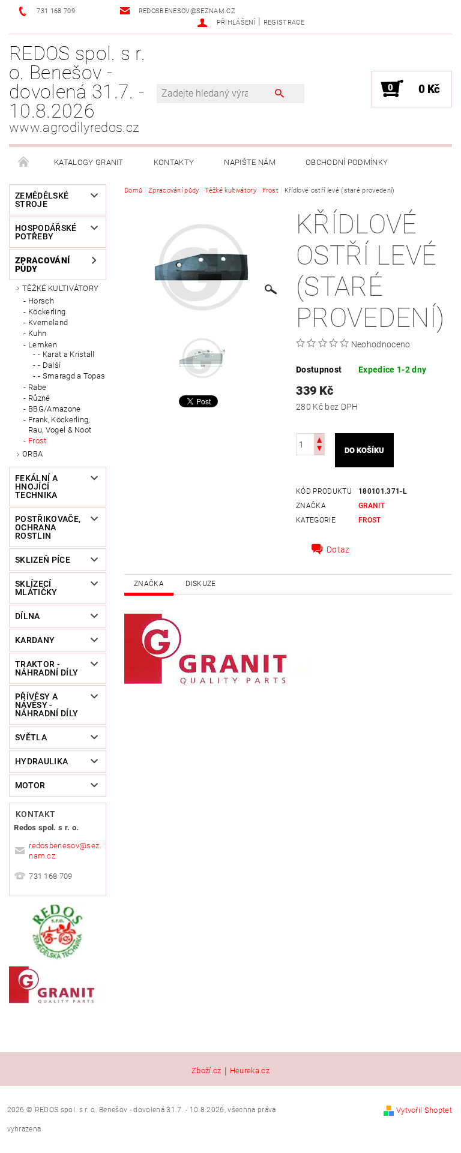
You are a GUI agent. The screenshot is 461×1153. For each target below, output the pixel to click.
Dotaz (338, 549)
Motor (30, 785)
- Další (49, 365)
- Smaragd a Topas (71, 375)
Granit (371, 506)
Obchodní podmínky (347, 162)
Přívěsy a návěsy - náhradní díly (46, 705)
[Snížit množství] (319, 449)
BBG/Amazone (54, 408)
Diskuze (200, 583)
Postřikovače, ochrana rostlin (47, 527)
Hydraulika (41, 761)
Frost (37, 440)
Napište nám (250, 162)
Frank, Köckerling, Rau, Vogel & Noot (59, 424)
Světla (31, 737)
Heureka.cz (250, 1071)
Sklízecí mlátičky (36, 588)
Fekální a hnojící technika (36, 486)
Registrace (284, 22)
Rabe (37, 387)
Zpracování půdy (42, 265)
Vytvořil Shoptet (424, 1110)
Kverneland (48, 322)
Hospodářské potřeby (46, 232)
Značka (149, 583)
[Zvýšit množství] (319, 439)
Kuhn (37, 333)
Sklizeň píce (42, 560)
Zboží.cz (206, 1071)
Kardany (35, 640)
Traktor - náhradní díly (46, 668)
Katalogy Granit (89, 162)
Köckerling (46, 311)
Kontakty (174, 162)
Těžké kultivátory (60, 288)
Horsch (41, 300)
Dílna (27, 616)
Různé (39, 398)
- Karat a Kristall (66, 354)
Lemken (42, 344)
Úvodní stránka (24, 162)
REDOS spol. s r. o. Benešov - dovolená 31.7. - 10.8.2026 (77, 89)
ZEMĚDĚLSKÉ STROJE (41, 200)
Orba (32, 453)
